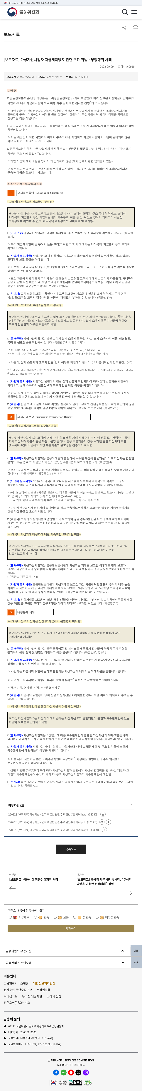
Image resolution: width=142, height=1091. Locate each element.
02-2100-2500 (28, 1032)
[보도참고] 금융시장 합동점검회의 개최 (33, 879)
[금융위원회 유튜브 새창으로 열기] (71, 1072)
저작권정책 (43, 990)
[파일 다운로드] (103, 814)
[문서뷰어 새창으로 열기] (101, 822)
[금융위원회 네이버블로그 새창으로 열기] (64, 1072)
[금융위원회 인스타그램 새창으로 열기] (86, 1072)
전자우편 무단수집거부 (18, 990)
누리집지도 (11, 996)
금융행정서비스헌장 (16, 983)
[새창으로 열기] (58, 1082)
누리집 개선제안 (32, 996)
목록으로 (71, 849)
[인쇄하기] (135, 27)
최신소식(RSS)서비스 (17, 1002)
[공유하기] (124, 27)
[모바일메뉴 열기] (134, 12)
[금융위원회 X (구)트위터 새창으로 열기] (78, 1072)
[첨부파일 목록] (131, 805)
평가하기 (71, 928)
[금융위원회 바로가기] (23, 11)
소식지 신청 (54, 996)
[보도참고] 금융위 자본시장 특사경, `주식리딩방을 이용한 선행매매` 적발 (104, 881)
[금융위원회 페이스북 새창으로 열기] (56, 1072)
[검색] (125, 12)
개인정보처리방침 (44, 983)
